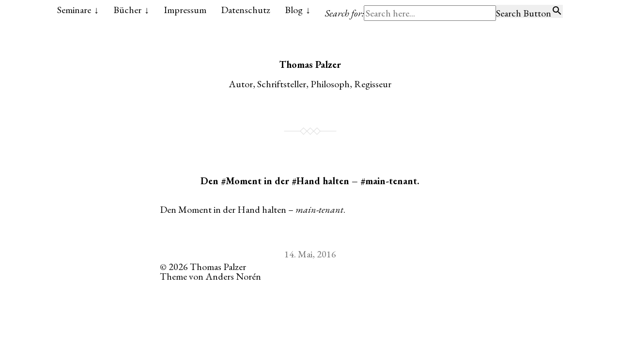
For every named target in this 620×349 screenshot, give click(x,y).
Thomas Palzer (310, 64)
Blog (294, 9)
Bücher (127, 9)
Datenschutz (245, 9)
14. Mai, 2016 (310, 254)
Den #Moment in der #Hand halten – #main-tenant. (310, 180)
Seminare (74, 9)
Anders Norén (233, 276)
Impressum (185, 9)
